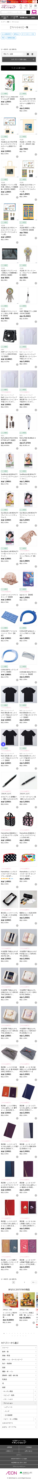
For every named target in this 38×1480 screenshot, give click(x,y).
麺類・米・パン (7, 1371)
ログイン (19, 1455)
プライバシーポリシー (19, 1466)
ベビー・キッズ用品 (10, 1419)
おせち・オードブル (9, 1427)
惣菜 (3, 1367)
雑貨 (8, 22)
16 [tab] (20, 1335)
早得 (3, 38)
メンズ (7, 1411)
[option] (27, 54)
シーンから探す (14, 17)
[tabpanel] (11, 1309)
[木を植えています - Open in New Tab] (26, 1473)
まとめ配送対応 (6, 34)
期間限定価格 (11, 38)
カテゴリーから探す (4, 17)
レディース (8, 1407)
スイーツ (5, 1347)
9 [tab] (25, 1333)
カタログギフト (7, 1423)
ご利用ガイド (9, 1451)
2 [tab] (6, 1333)
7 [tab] (20, 1333)
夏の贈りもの (23, 17)
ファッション (15, 22)
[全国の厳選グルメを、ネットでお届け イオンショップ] (8, 6)
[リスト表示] (32, 54)
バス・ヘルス (8, 1399)
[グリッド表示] (27, 54)
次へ (33, 1282)
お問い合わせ (28, 1451)
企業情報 (9, 1447)
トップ (2, 22)
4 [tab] (12, 1333)
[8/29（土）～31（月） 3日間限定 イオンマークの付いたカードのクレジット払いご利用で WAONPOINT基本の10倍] (19, 1)
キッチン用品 (8, 1391)
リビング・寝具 (8, 1395)
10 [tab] (28, 1333)
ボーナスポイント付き (28, 34)
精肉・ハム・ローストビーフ (12, 1359)
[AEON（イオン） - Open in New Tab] (11, 1473)
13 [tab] (12, 1335)
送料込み (16, 34)
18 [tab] (25, 1335)
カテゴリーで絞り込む (19, 59)
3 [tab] (9, 1333)
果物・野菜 (6, 1355)
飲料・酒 (5, 1351)
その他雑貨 (8, 1415)
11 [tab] (31, 1333)
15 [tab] (17, 1335)
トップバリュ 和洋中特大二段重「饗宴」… (10, 1315)
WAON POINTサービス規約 (19, 1458)
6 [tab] (17, 1333)
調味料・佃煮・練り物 (10, 1375)
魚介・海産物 (7, 1363)
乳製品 (4, 1379)
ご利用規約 (28, 1447)
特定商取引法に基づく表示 (19, 1462)
